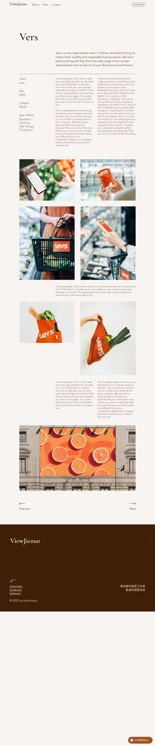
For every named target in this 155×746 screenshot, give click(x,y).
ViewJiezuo (18, 4)
